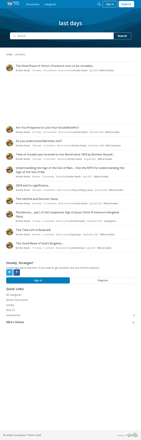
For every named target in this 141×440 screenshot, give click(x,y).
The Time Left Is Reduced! (33, 230)
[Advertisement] (70, 99)
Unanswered (13, 315)
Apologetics (110, 221)
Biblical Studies (107, 70)
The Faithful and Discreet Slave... (38, 199)
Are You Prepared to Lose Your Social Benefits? (47, 127)
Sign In (38, 280)
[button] (9, 67)
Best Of (10, 310)
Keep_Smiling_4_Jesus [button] (82, 190)
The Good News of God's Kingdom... (39, 243)
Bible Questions (113, 145)
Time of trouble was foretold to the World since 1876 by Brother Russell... (65, 154)
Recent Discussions (17, 299)
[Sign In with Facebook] (16, 272)
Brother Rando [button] (23, 70)
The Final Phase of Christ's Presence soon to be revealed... (55, 66)
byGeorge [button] (76, 234)
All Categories (13, 294)
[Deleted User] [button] (78, 247)
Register (103, 280)
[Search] (99, 4)
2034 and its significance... (33, 185)
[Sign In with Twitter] (9, 272)
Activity (10, 305)
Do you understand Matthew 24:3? (39, 141)
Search (122, 36)
